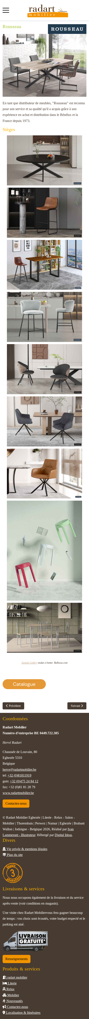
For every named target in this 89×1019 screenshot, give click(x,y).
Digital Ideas (63, 835)
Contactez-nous (16, 803)
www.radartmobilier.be (18, 793)
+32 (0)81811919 (19, 775)
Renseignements (16, 959)
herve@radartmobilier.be (19, 769)
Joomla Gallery (29, 662)
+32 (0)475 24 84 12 (24, 781)
